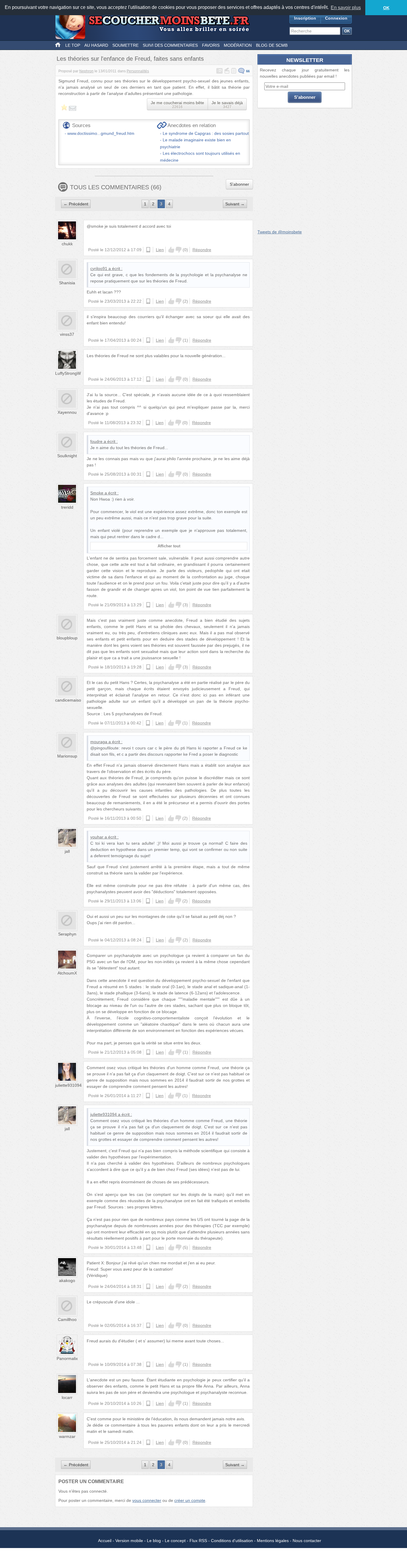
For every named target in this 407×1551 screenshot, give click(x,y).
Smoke (96, 493)
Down (178, 250)
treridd (67, 507)
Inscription (305, 18)
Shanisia (67, 282)
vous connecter (146, 1500)
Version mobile (129, 1540)
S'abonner (239, 184)
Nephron (86, 71)
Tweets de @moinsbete (279, 231)
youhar (96, 837)
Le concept (175, 1540)
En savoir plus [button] (346, 7)
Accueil (104, 1540)
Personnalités (138, 71)
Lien (160, 249)
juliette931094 (68, 1085)
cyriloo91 (98, 268)
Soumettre (125, 45)
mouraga (98, 741)
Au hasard (96, 45)
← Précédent (75, 204)
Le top (72, 45)
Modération (238, 45)
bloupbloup (67, 637)
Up (171, 250)
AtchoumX (67, 973)
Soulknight (67, 455)
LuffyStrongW (68, 373)
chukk (67, 243)
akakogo (67, 1280)
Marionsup (67, 756)
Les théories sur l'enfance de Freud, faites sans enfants (130, 58)
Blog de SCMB (272, 45)
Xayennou (67, 412)
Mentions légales (273, 1540)
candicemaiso (68, 700)
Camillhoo (67, 1319)
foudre (96, 441)
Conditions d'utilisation (232, 1540)
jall (67, 851)
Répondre (201, 249)
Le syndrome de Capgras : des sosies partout (206, 133)
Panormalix (67, 1358)
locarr (67, 1397)
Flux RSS (198, 1540)
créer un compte (189, 1500)
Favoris (211, 45)
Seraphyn (67, 934)
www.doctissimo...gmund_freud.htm (100, 133)
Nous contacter (307, 1540)
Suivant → (235, 204)
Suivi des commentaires (170, 45)
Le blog (154, 1540)
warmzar (67, 1436)
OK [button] (386, 7)
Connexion (336, 18)
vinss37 (67, 334)
